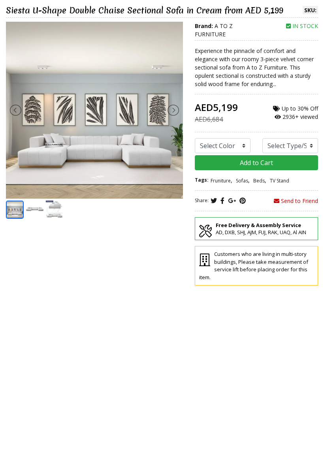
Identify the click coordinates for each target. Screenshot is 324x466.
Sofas (242, 180)
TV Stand (279, 180)
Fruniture (221, 180)
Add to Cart (256, 162)
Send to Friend (298, 201)
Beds (259, 180)
